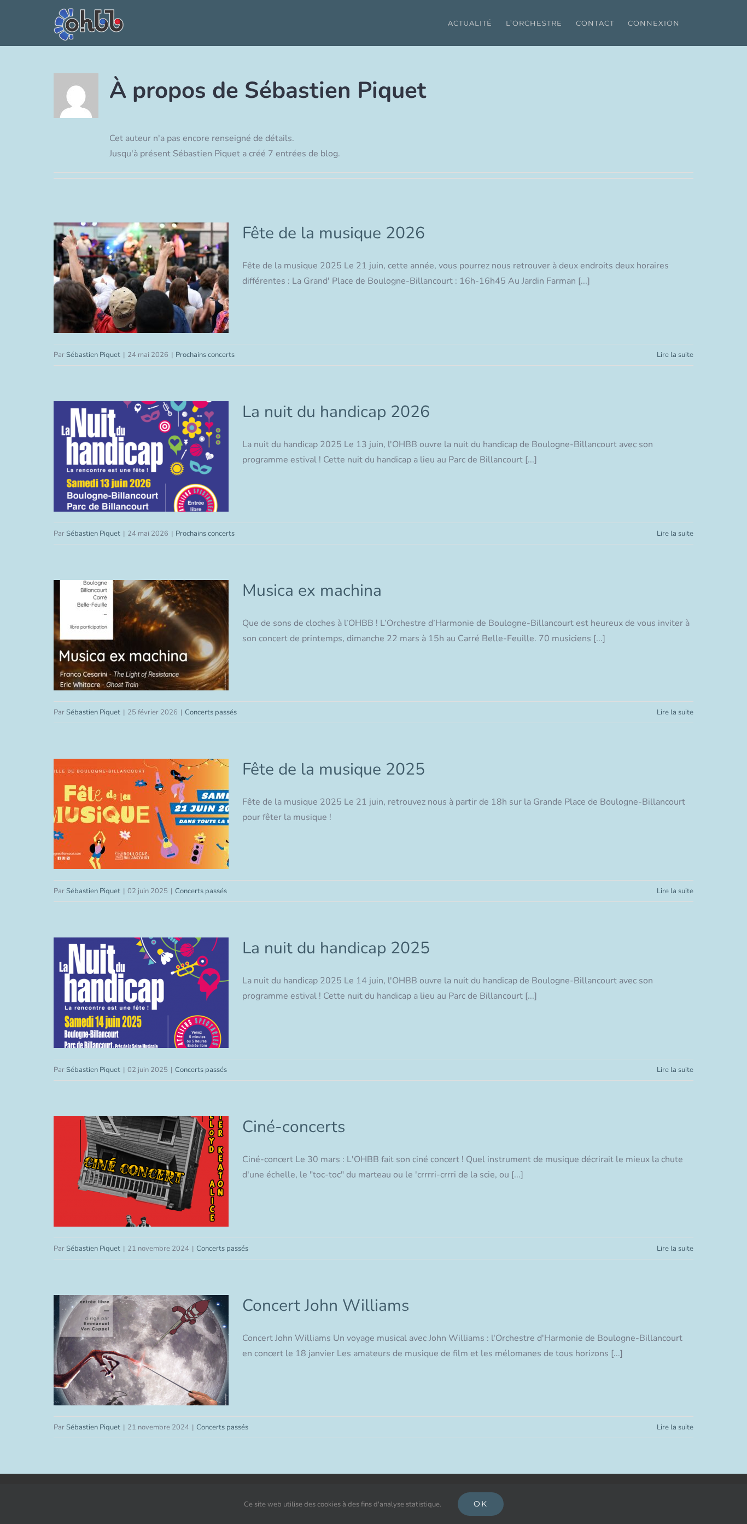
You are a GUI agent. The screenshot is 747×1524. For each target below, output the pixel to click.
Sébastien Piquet (93, 355)
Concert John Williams (141, 1350)
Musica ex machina (141, 635)
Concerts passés (211, 712)
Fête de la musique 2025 (141, 814)
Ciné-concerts (141, 1171)
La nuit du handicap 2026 (141, 456)
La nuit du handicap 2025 (141, 993)
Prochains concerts (205, 355)
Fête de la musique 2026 (141, 278)
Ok (481, 1504)
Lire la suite (675, 355)
